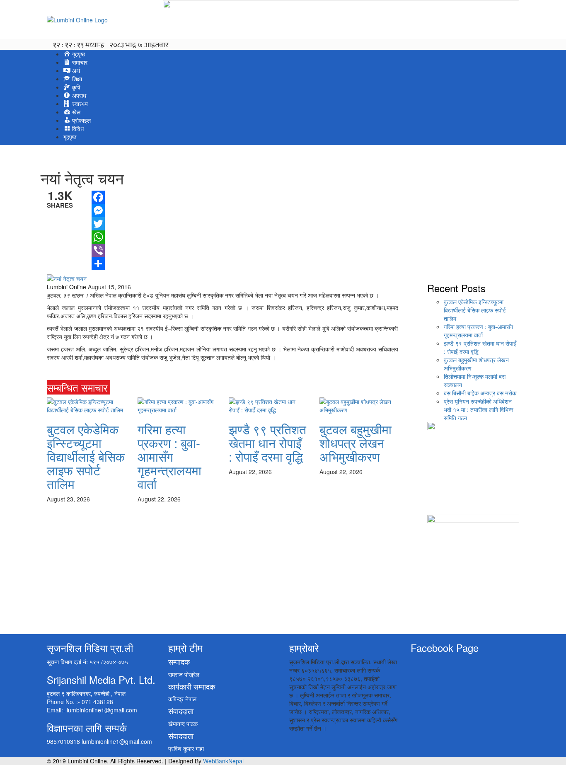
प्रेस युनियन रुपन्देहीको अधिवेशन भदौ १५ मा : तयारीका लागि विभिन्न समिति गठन (478, 409)
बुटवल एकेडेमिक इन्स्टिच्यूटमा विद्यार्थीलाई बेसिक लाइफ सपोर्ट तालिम (86, 456)
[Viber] (98, 250)
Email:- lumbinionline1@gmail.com (92, 710)
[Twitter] (98, 223)
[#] (114, 387)
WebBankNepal (223, 761)
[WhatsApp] (98, 237)
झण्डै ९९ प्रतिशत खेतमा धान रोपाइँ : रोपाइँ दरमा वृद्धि (267, 442)
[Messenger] (98, 210)
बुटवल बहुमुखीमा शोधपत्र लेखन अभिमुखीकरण (355, 442)
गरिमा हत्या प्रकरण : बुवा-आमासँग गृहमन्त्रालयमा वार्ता (169, 456)
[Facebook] (98, 197)
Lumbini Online (66, 287)
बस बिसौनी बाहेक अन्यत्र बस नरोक (480, 393)
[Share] (98, 263)
